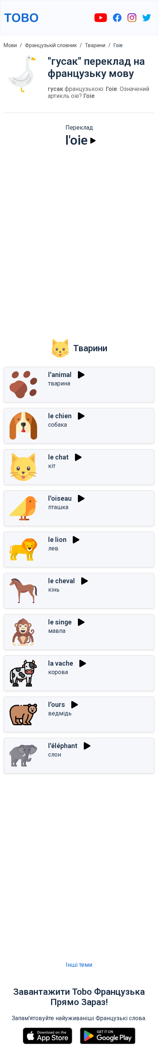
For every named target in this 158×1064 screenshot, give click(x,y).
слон (54, 754)
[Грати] (93, 140)
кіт (51, 465)
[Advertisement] (79, 238)
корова (58, 672)
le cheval (61, 581)
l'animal (60, 374)
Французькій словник (51, 45)
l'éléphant (63, 746)
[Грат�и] (74, 705)
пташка (58, 507)
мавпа (56, 630)
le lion (57, 539)
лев (53, 548)
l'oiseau (60, 498)
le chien (60, 416)
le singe (60, 622)
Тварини (95, 45)
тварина (59, 383)
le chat (58, 457)
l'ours (56, 704)
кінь (54, 589)
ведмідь (60, 713)
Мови (10, 45)
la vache (60, 663)
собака (57, 424)
